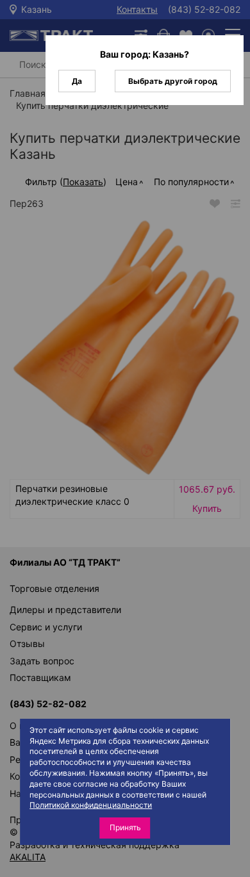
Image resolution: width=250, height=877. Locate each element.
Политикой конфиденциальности (90, 805)
